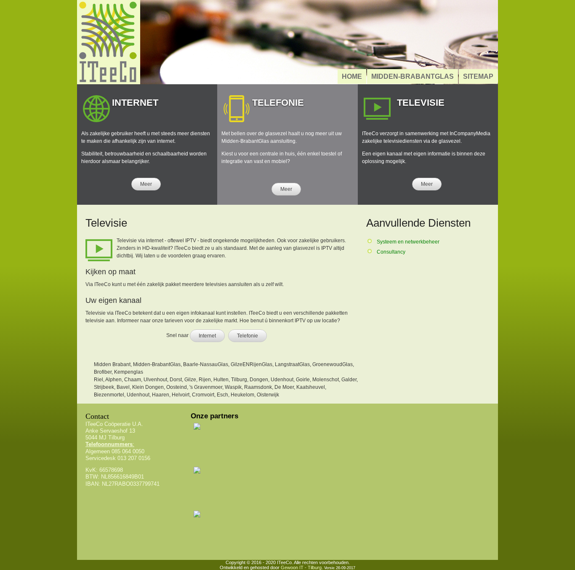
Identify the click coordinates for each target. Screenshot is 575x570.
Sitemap (478, 76)
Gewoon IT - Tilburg (301, 567)
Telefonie (247, 336)
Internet (207, 336)
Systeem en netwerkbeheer (408, 242)
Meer (146, 184)
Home (352, 76)
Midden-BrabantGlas (412, 76)
